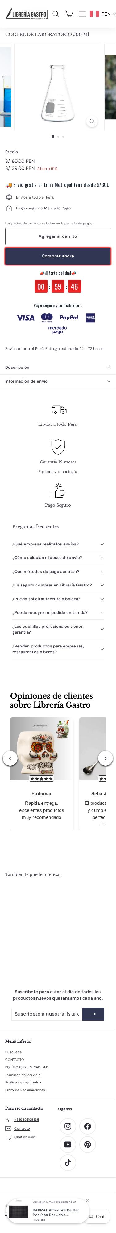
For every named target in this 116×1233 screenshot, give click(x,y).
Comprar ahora (58, 256)
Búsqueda (13, 1052)
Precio (11, 151)
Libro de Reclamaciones (25, 1090)
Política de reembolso (23, 1082)
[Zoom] (92, 121)
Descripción (17, 367)
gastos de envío (23, 223)
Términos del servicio (23, 1075)
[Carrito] (69, 14)
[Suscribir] (93, 1014)
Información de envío (26, 381)
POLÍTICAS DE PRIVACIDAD (26, 1067)
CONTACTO (14, 1060)
